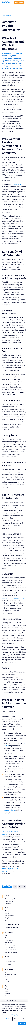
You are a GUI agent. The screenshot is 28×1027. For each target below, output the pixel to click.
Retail (6, 935)
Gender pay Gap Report (12, 927)
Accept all (22, 1023)
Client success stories (12, 924)
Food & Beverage (10, 945)
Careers (7, 976)
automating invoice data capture (13, 598)
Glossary (7, 996)
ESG (6, 972)
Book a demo (19, 2)
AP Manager (8, 964)
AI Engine (7, 911)
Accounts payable (10, 898)
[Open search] (11, 2)
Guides (7, 991)
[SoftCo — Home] (5, 2)
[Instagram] (24, 886)
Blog (6, 989)
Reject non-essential (19, 1018)
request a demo (9, 810)
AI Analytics (8, 913)
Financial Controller (10, 961)
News (6, 979)
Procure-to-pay (9, 901)
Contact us (8, 981)
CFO (6, 959)
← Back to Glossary (6, 15)
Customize (9, 1018)
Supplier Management (11, 918)
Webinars (7, 993)
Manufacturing (9, 942)
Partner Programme (10, 974)
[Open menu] (26, 2)
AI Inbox (7, 920)
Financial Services (10, 947)
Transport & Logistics (11, 952)
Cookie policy (5, 1015)
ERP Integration (9, 915)
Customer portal (10, 1000)
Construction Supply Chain (12, 949)
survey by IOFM (18, 184)
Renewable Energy (10, 940)
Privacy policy (14, 1015)
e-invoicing (8, 903)
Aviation (7, 938)
